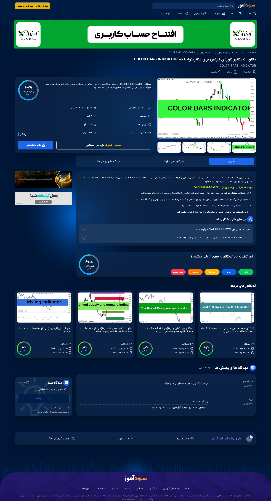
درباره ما (101, 488)
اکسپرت (114, 488)
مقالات (127, 488)
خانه (254, 52)
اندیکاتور (245, 52)
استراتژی (139, 488)
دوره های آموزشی (171, 488)
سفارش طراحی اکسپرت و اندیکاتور (32, 6)
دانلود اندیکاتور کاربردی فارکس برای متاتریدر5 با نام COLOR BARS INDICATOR (203, 52)
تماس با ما (86, 488)
